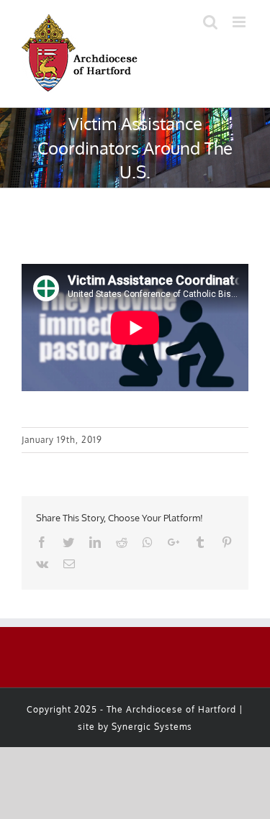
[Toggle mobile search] (210, 21)
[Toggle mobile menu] (240, 21)
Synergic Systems (152, 726)
